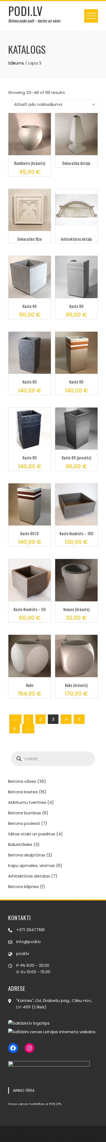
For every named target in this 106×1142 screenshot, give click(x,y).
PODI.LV (25, 10)
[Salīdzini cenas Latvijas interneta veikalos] (51, 1031)
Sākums (16, 63)
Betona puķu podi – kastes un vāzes (34, 20)
